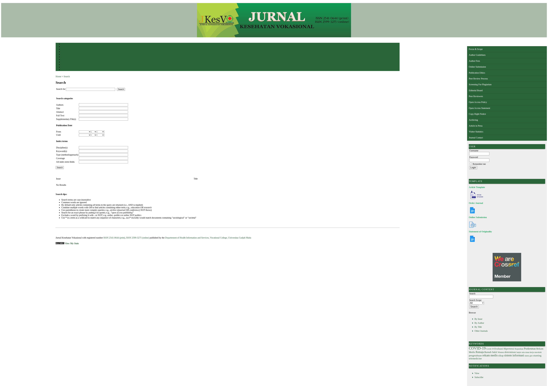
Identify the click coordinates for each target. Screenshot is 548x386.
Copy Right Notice (477, 114)
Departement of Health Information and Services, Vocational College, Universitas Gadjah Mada (208, 237)
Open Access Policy (478, 102)
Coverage (60, 158)
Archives (64, 59)
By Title (478, 327)
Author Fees (474, 61)
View (477, 373)
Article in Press (475, 126)
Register (64, 52)
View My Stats (72, 243)
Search (63, 54)
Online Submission (477, 67)
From (58, 131)
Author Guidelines (477, 55)
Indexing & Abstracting (68, 67)
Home (63, 44)
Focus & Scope (476, 49)
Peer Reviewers (476, 96)
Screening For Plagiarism (480, 84)
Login (63, 49)
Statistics (64, 65)
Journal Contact (476, 137)
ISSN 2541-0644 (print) (114, 237)
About (63, 47)
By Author (479, 323)
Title (58, 108)
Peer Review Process (478, 78)
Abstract (60, 112)
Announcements (66, 62)
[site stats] (60, 243)
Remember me (479, 164)
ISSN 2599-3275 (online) (137, 237)
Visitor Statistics (476, 131)
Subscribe (479, 377)
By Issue (478, 319)
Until (58, 135)
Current (63, 57)
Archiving (473, 120)
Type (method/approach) (67, 155)
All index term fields (65, 162)
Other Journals (481, 331)
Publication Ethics (477, 73)
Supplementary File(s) (66, 119)
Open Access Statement (479, 108)
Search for (60, 89)
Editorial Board (476, 90)
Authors (59, 105)
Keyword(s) (61, 151)
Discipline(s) (62, 147)
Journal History (66, 70)
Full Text (60, 115)
